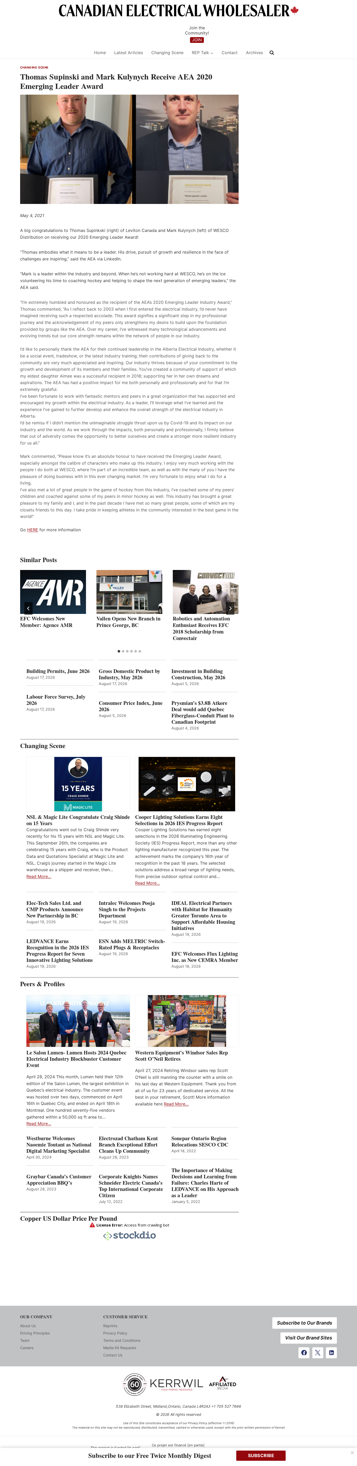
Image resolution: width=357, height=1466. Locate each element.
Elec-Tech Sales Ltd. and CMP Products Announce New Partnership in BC (54, 909)
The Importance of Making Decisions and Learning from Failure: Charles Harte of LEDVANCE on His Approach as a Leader (205, 1183)
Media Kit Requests (119, 1347)
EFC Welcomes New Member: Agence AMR (46, 622)
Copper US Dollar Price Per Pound (68, 1218)
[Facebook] (303, 1352)
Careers (26, 1347)
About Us (28, 1326)
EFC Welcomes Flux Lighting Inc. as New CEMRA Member (204, 957)
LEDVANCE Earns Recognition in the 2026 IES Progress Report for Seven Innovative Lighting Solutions (59, 950)
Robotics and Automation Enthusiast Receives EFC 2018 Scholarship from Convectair (201, 628)
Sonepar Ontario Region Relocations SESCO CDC (199, 1141)
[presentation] (53, 592)
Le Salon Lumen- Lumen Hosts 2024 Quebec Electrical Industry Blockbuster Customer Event (76, 1058)
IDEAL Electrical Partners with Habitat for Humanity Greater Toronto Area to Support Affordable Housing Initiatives (203, 915)
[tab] (119, 651)
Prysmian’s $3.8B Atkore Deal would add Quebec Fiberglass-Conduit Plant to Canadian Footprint (202, 712)
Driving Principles (35, 1333)
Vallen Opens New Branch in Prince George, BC (128, 622)
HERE (32, 529)
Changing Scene (167, 52)
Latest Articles (128, 52)
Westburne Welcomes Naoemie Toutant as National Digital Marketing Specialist (58, 1144)
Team (25, 1340)
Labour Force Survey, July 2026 (55, 700)
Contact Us (112, 1355)
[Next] (230, 608)
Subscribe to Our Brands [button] (304, 1323)
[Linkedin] (331, 1352)
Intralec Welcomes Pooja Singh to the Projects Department (127, 909)
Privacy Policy (115, 1333)
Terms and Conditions (121, 1340)
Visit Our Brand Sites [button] (308, 1337)
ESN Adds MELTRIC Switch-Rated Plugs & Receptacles (132, 944)
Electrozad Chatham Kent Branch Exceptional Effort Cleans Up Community (128, 1144)
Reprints (110, 1326)
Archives (254, 52)
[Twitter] (317, 1352)
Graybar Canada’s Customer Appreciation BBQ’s (58, 1179)
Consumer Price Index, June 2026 (131, 706)
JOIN (197, 39)
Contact (230, 52)
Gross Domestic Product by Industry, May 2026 (129, 674)
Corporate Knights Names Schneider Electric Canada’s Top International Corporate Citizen (131, 1186)
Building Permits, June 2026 (58, 671)
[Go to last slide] (28, 608)
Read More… (38, 876)
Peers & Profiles (42, 984)
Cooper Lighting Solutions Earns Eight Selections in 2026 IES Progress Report (179, 820)
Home (100, 52)
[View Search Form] (272, 53)
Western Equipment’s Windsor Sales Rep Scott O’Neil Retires (181, 1055)
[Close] (352, 1452)
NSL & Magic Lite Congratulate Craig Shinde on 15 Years (78, 820)
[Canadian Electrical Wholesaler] (53, 52)
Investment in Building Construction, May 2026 (198, 674)
